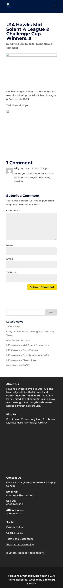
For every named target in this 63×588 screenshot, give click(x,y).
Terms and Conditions (19, 538)
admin (14, 43)
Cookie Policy (14, 532)
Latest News (43, 43)
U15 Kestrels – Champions (21, 360)
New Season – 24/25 (17, 365)
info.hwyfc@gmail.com (20, 495)
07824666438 (14, 504)
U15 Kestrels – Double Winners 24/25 (27, 355)
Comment (13, 210)
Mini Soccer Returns (18, 340)
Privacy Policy (14, 527)
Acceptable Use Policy (20, 544)
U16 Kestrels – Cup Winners (22, 350)
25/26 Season (13, 326)
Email (9, 258)
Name (9, 245)
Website (11, 272)
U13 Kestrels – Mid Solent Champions (27, 345)
